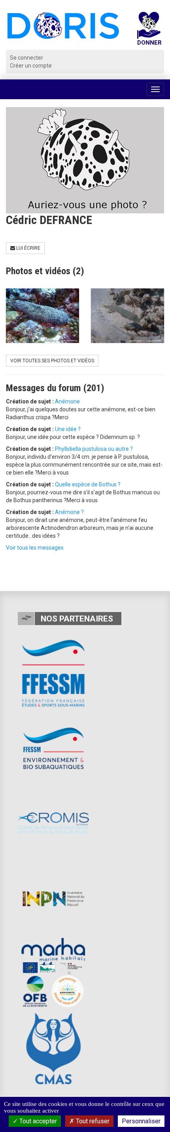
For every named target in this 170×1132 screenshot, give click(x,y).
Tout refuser (92, 1121)
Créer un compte (31, 65)
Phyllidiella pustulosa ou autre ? (94, 449)
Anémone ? (69, 512)
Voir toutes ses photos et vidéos (52, 361)
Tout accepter (37, 1121)
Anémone (67, 401)
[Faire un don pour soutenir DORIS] (149, 31)
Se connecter (26, 58)
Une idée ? (68, 429)
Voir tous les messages (35, 547)
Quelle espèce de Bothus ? (88, 484)
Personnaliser (141, 1121)
